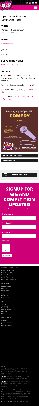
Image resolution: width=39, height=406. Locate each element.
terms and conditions (25, 401)
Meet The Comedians (7, 308)
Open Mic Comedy (6, 272)
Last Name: (7, 232)
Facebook (27, 3)
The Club (3, 304)
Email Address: (8, 214)
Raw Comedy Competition (8, 279)
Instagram (30, 3)
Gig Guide (4, 276)
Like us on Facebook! (7, 322)
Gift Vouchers (5, 274)
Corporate (4, 294)
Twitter (33, 3)
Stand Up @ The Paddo (8, 270)
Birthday (5, 240)
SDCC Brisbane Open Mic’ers (11, 65)
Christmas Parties (6, 286)
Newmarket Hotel (7, 44)
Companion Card (6, 309)
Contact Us (4, 320)
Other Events (5, 297)
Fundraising (4, 311)
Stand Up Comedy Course (8, 278)
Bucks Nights (5, 290)
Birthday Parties (6, 292)
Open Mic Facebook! (7, 325)
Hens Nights (4, 288)
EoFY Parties (4, 295)
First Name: (7, 223)
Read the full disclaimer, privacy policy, (10, 401)
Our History (4, 306)
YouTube (36, 3)
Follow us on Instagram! (8, 324)
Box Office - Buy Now (18, 175)
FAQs (2, 313)
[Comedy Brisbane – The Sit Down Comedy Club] (6, 5)
